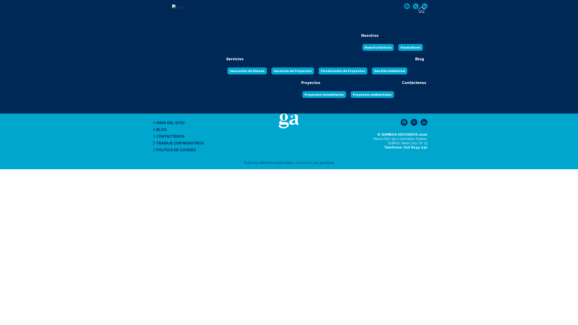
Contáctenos (170, 136)
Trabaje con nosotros (180, 143)
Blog (161, 130)
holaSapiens (303, 163)
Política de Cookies (176, 150)
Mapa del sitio (170, 123)
